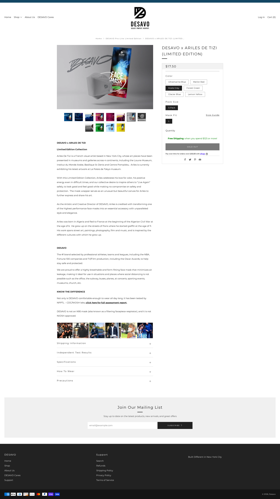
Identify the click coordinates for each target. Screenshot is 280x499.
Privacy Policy (103, 475)
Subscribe (174, 425)
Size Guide (212, 115)
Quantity (170, 130)
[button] (68, 117)
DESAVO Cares (46, 17)
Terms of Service (105, 480)
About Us (30, 17)
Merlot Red (198, 82)
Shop (16, 17)
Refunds (100, 465)
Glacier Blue (174, 94)
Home (7, 17)
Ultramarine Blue (177, 82)
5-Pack (171, 108)
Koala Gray (173, 88)
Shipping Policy (104, 470)
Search (100, 460)
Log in (261, 17)
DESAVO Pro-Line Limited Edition (123, 39)
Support (8, 480)
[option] (105, 77)
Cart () (271, 17)
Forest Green (193, 88)
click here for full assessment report (106, 302)
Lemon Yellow (195, 94)
